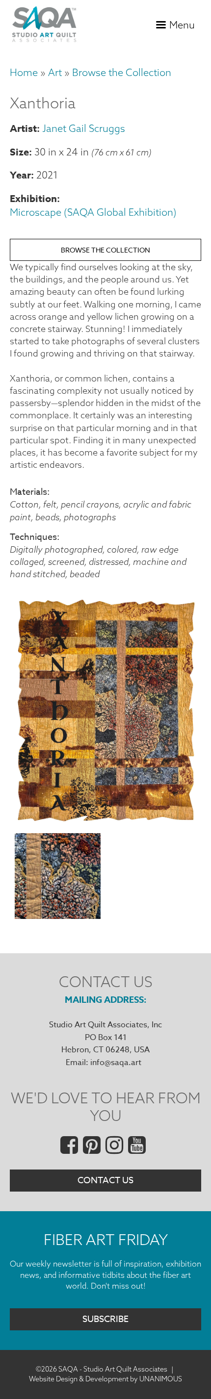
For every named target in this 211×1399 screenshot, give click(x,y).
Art (55, 72)
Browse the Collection (121, 72)
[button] (105, 820)
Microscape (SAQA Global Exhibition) (93, 212)
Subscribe (105, 1319)
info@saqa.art (115, 1062)
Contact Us (105, 1180)
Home (24, 72)
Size (19, 151)
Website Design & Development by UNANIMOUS (105, 1378)
